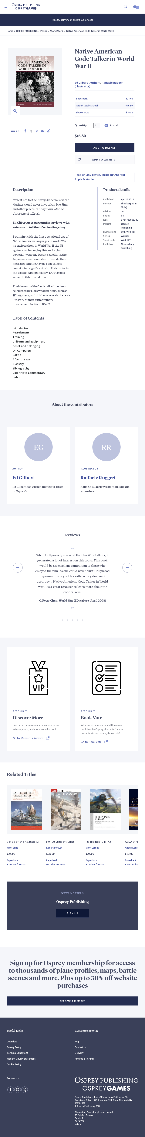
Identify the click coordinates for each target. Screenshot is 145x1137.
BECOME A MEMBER (72, 1001)
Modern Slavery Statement (21, 1058)
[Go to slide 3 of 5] (72, 620)
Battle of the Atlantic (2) (23, 841)
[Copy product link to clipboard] (48, 131)
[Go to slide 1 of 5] (62, 620)
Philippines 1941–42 (98, 841)
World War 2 (56, 31)
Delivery (79, 1052)
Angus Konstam (133, 847)
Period (43, 31)
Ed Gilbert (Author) (87, 82)
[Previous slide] (18, 568)
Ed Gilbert (23, 477)
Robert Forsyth (54, 847)
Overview (12, 1041)
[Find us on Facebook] (10, 1090)
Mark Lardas (92, 847)
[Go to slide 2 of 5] (67, 620)
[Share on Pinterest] (36, 131)
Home (10, 31)
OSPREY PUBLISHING (27, 31)
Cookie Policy (14, 1064)
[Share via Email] (42, 131)
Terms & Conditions (17, 1052)
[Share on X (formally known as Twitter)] (31, 131)
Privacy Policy (14, 1047)
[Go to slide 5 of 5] (82, 620)
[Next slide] (127, 568)
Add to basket (104, 147)
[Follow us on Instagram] (17, 1090)
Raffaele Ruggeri (98, 477)
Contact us (80, 1047)
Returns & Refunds (85, 1058)
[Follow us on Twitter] (24, 1090)
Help (77, 1041)
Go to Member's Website (28, 738)
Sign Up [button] (72, 913)
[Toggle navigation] (6, 7)
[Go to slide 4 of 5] (77, 620)
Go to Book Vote (91, 742)
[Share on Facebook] (25, 131)
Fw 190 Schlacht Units (60, 841)
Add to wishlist (104, 159)
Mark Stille (12, 847)
